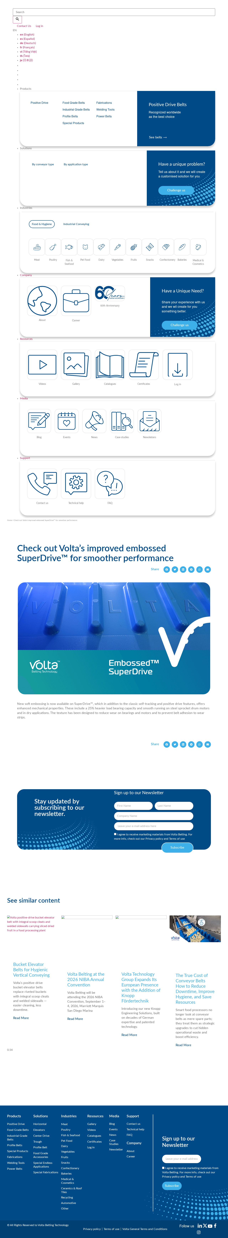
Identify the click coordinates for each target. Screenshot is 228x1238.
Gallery (91, 1124)
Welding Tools (105, 109)
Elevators (39, 1130)
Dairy (64, 1146)
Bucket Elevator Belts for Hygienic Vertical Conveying (31, 969)
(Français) (27, 47)
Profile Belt (40, 1147)
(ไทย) (25, 56)
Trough (37, 1141)
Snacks (65, 1162)
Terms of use (177, 838)
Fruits (64, 1157)
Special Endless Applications (42, 1165)
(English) (27, 34)
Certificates (94, 1141)
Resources (26, 339)
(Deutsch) (28, 43)
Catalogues (94, 1135)
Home (9, 520)
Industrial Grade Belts (76, 109)
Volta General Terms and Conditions (144, 1229)
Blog (112, 1123)
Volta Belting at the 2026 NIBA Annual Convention (85, 979)
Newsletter (116, 1149)
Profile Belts (70, 116)
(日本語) (26, 60)
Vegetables (68, 1151)
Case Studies (113, 1142)
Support (25, 458)
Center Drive (41, 1135)
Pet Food (66, 1140)
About (130, 1151)
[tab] (42, 224)
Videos (91, 1130)
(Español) (27, 38)
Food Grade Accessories (40, 1155)
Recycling (67, 1197)
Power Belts (104, 116)
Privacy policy (154, 838)
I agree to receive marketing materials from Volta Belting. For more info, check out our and (190, 1172)
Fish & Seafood (70, 1135)
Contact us (133, 1123)
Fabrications (104, 103)
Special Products (73, 123)
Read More (21, 1018)
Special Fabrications (45, 1172)
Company (26, 275)
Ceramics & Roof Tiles (71, 1190)
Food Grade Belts (74, 103)
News (112, 1135)
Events (113, 1129)
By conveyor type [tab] (43, 164)
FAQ (129, 1135)
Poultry (65, 1129)
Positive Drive (39, 103)
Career (131, 1156)
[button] (167, 569)
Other (65, 1208)
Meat (64, 1124)
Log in (91, 1147)
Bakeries (66, 1173)
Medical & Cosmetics (67, 1181)
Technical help (135, 1129)
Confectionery (70, 1168)
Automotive (68, 1203)
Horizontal (39, 1124)
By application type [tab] (76, 164)
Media (24, 398)
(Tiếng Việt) (28, 51)
